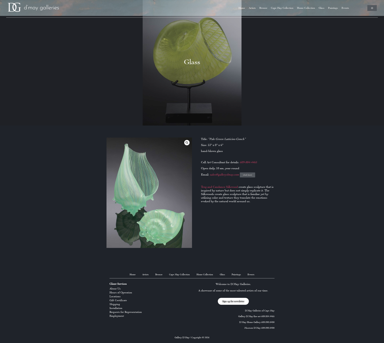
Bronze (263, 7)
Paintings (333, 7)
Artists (252, 7)
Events (345, 7)
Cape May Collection (282, 7)
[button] (187, 142)
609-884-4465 (248, 162)
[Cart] (372, 8)
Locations (115, 296)
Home (241, 7)
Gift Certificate (118, 300)
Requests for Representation (126, 312)
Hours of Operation (121, 292)
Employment (117, 316)
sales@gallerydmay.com (225, 174)
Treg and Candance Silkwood (219, 187)
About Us (115, 288)
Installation (116, 308)
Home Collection (306, 7)
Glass (321, 7)
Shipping (115, 304)
